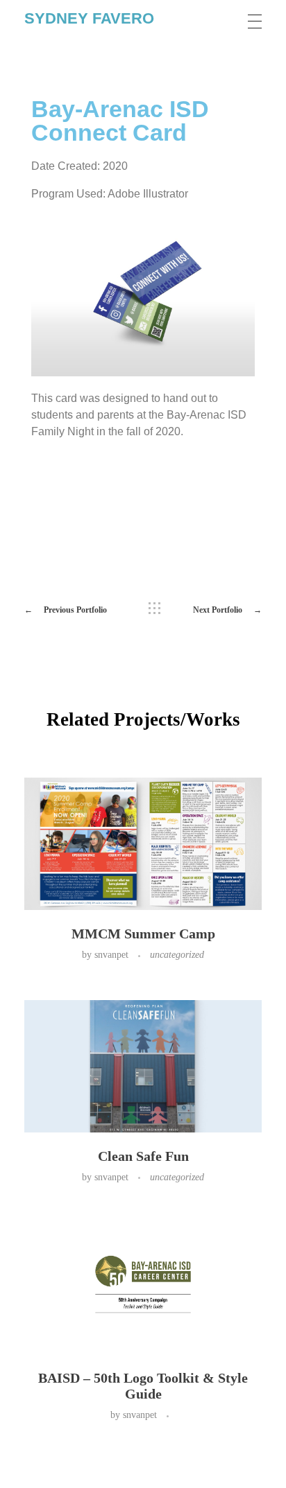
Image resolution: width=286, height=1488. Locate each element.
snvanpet (112, 954)
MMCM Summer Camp (143, 933)
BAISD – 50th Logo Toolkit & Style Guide (143, 1385)
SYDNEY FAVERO (89, 18)
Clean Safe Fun (143, 1156)
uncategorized (177, 954)
